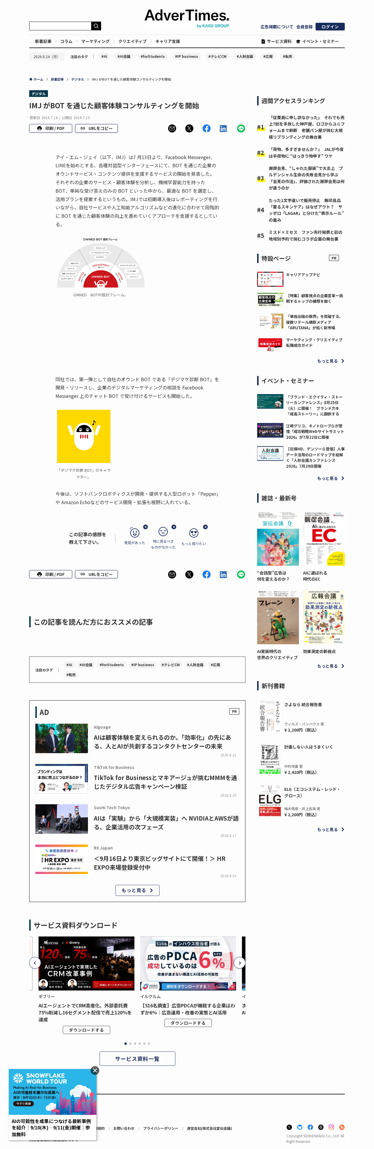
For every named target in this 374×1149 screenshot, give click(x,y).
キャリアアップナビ (303, 274)
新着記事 (43, 41)
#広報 (268, 56)
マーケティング (95, 41)
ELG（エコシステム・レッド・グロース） (312, 792)
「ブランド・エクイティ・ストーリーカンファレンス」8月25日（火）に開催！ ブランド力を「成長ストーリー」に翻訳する (314, 405)
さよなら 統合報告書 (303, 704)
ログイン (330, 26)
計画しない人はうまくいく (308, 747)
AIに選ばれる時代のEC (315, 576)
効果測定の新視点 (319, 651)
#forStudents (153, 56)
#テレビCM (217, 56)
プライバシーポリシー (160, 1128)
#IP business (186, 56)
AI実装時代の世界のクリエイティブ (277, 654)
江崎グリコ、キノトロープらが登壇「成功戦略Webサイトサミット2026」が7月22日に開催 (315, 431)
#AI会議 (123, 56)
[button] (172, 128)
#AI (104, 56)
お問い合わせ (123, 1128)
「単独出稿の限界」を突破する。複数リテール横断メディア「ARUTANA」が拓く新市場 (314, 322)
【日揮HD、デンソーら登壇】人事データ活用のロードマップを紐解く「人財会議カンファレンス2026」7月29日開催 (315, 457)
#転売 (287, 56)
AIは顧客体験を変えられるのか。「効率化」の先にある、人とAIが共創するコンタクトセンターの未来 (162, 741)
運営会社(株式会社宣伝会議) (209, 1128)
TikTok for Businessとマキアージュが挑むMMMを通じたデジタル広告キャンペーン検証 (165, 782)
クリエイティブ (132, 41)
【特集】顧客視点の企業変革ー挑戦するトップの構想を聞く (314, 298)
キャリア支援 (167, 41)
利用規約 (98, 1128)
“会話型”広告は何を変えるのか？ (273, 576)
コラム (66, 41)
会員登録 (304, 26)
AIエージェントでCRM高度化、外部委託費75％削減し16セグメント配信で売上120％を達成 (85, 1012)
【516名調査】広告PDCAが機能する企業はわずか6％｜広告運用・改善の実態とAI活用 (187, 1009)
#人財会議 (245, 56)
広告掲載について (277, 26)
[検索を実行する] (96, 26)
